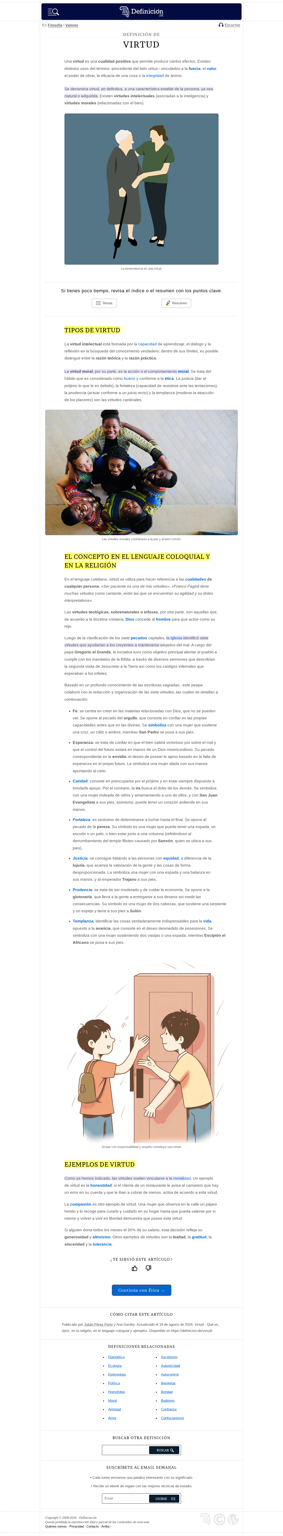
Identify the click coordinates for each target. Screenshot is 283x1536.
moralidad (182, 1178)
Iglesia (176, 638)
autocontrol (170, 1374)
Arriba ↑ (106, 1526)
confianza (169, 1409)
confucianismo (172, 1418)
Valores (71, 25)
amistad (114, 1409)
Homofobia (116, 1392)
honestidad (101, 1185)
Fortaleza (81, 819)
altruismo (101, 1237)
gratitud (199, 1237)
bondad (167, 1392)
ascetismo (169, 1357)
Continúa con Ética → (141, 1290)
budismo (167, 1401)
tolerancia (102, 1244)
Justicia (80, 858)
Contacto (92, 1526)
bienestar (168, 1383)
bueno (129, 378)
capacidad (147, 344)
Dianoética (116, 1357)
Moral (112, 1401)
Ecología (115, 1366)
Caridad (80, 781)
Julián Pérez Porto (98, 1324)
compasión (80, 1204)
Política (114, 1383)
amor (112, 1418)
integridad (155, 75)
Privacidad (76, 1526)
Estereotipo (117, 1374)
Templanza (83, 921)
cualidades (195, 579)
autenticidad (170, 1366)
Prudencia (82, 890)
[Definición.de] (141, 11)
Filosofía (55, 25)
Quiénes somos (56, 1526)
